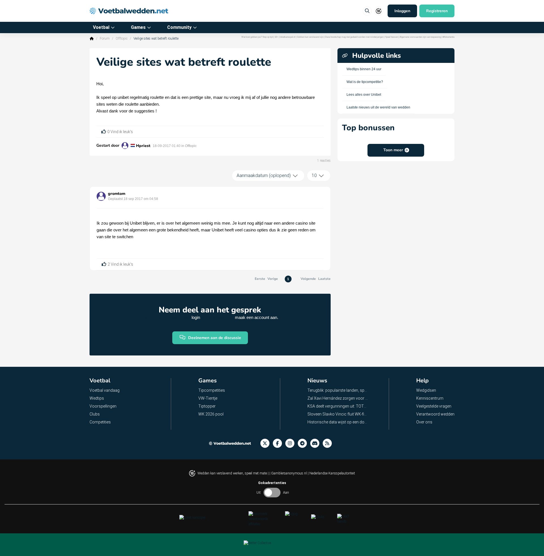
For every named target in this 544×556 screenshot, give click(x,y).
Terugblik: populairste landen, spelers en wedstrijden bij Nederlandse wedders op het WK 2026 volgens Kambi (337, 390)
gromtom (116, 193)
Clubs (95, 414)
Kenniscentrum (429, 398)
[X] (266, 443)
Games (138, 27)
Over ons (424, 422)
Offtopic (122, 39)
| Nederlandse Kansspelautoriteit (331, 473)
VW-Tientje (207, 398)
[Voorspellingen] (329, 443)
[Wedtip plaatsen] (367, 11)
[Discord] (316, 443)
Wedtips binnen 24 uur (364, 69)
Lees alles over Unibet (364, 95)
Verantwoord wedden (435, 414)
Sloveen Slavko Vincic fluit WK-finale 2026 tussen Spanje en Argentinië (337, 414)
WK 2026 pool (211, 414)
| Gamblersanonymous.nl (288, 473)
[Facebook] (279, 443)
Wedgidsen (426, 390)
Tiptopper (207, 406)
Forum (105, 39)
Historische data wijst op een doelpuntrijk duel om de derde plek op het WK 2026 (337, 422)
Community (179, 27)
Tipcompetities (211, 390)
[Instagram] (291, 443)
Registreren (437, 11)
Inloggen (402, 11)
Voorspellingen (103, 406)
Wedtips (97, 398)
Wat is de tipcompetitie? (365, 82)
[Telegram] (304, 443)
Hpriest (143, 145)
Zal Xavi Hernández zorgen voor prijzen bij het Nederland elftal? (337, 398)
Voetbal (101, 27)
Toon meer (393, 150)
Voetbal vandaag (105, 390)
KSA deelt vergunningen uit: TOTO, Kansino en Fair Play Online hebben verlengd (337, 406)
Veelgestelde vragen (433, 406)
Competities (100, 422)
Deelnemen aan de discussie (214, 337)
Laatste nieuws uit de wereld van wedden (378, 107)
